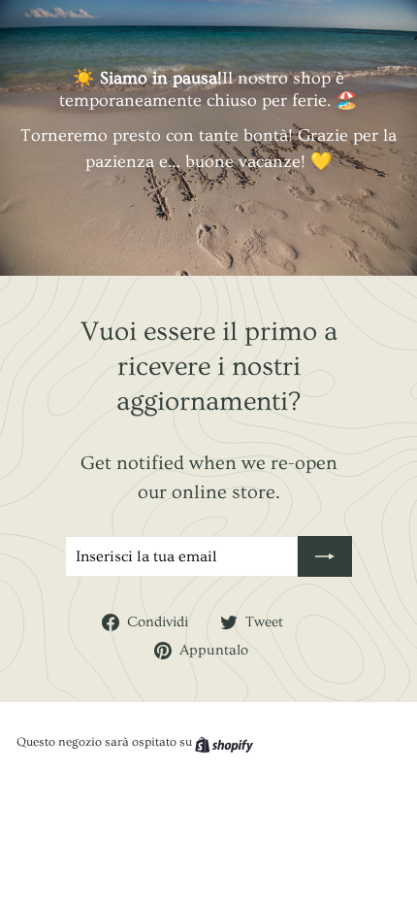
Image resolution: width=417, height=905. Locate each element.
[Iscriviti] (325, 556)
